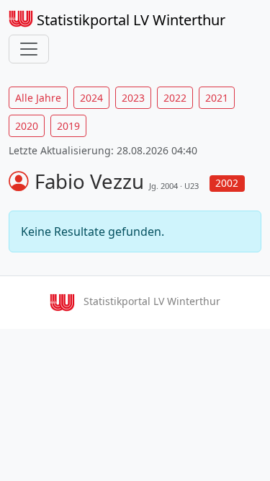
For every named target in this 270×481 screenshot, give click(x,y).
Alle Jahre (38, 98)
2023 (133, 98)
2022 (174, 98)
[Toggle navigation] (29, 49)
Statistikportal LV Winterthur (129, 20)
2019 (68, 126)
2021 (216, 98)
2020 (26, 126)
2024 (91, 98)
